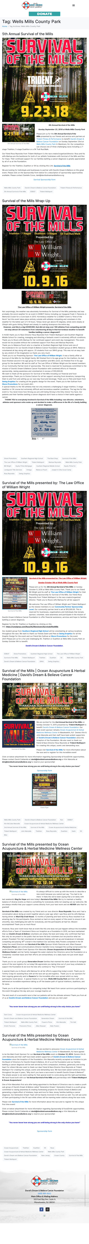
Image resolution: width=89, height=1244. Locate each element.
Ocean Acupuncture (11, 1148)
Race (52, 1148)
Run (61, 820)
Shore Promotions (10, 384)
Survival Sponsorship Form (44, 179)
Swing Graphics (8, 381)
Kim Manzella (61, 1022)
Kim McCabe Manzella (12, 823)
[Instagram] (47, 1209)
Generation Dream (47, 1018)
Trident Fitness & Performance (48, 139)
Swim (74, 831)
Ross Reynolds (9, 473)
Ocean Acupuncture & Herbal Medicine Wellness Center (44, 823)
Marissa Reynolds (55, 462)
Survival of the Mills (62, 166)
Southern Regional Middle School (48, 466)
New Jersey (45, 1155)
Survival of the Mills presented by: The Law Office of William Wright (43, 485)
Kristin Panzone (9, 1026)
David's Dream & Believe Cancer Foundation (40, 188)
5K (61, 658)
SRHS (42, 661)
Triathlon (42, 658)
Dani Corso (8, 1014)
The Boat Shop (52, 458)
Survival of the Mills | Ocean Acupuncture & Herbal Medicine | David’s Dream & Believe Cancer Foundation (43, 675)
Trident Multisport (46, 191)
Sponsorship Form (44, 770)
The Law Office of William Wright (48, 355)
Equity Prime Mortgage (24, 466)
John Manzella (26, 831)
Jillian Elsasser (41, 1026)
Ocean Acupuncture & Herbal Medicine (62, 827)
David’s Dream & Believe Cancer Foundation (44, 646)
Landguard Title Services (13, 470)
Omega (29, 470)
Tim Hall (73, 1022)
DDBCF (32, 191)
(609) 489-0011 (44, 1193)
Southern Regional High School (32, 458)
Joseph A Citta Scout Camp (61, 470)
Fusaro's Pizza (47, 1022)
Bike (5, 835)
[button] (74, 5)
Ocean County (59, 1155)
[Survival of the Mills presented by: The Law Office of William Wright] (44, 533)
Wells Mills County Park (46, 144)
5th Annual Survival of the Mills (27, 34)
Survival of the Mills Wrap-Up (26, 201)
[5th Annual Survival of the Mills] (44, 80)
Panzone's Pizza (25, 1026)
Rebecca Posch (41, 470)
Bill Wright (7, 466)
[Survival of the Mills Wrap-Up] (44, 247)
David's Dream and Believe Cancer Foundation (20, 1018)
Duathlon (53, 658)
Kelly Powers (54, 1026)
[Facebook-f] (41, 1209)
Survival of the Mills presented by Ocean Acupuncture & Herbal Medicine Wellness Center (42, 846)
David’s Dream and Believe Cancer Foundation (28, 998)
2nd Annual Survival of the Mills (15, 827)
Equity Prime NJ (70, 466)
